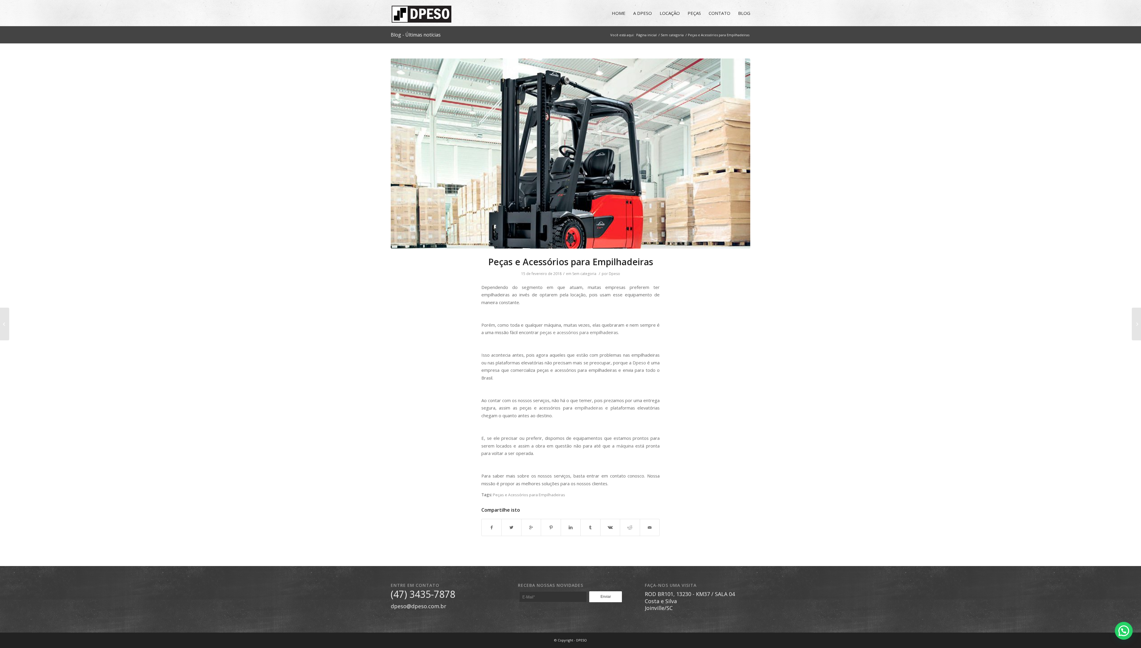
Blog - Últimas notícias (416, 34)
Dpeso (614, 273)
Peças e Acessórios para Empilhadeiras (570, 262)
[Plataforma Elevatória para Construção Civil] (1136, 324)
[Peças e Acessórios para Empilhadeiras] (570, 154)
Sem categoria (672, 35)
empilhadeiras (589, 408)
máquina (625, 446)
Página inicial (646, 35)
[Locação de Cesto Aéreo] (4, 324)
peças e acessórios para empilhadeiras (579, 332)
